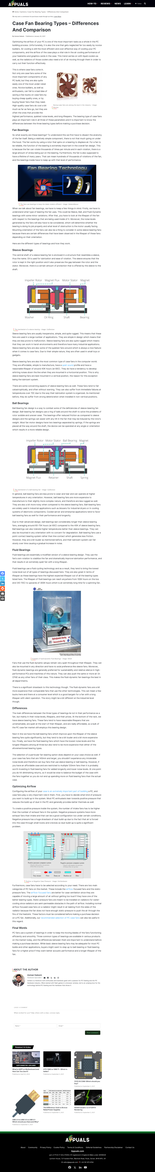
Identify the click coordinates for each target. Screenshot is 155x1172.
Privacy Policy (45, 1147)
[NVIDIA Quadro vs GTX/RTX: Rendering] (88, 1097)
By (13, 36)
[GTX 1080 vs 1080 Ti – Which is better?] (57, 1059)
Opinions (23, 12)
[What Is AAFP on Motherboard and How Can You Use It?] (26, 1059)
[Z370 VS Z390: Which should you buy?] (88, 1065)
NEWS (118, 3)
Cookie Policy (59, 1147)
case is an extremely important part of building (65, 791)
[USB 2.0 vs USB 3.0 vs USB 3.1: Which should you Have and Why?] (26, 1103)
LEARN (127, 3)
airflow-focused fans (41, 892)
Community (32, 1147)
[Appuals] (18, 3)
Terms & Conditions (75, 1147)
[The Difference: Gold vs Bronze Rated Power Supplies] (57, 1097)
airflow (69, 889)
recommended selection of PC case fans (60, 918)
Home (16, 12)
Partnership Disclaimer (113, 1147)
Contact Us (129, 1147)
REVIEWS (105, 3)
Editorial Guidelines (94, 1147)
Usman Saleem (18, 36)
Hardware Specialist (34, 978)
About (23, 1147)
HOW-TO (91, 3)
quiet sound (67, 365)
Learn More (57, 16)
